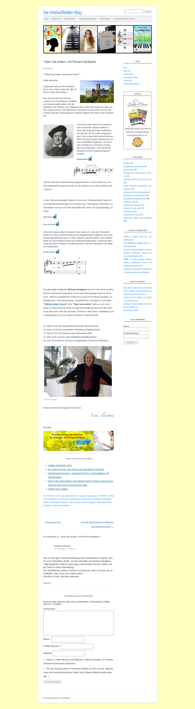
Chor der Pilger (63, 499)
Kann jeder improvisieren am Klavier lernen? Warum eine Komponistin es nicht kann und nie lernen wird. (137, 291)
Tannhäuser (47, 505)
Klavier (45, 502)
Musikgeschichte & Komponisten (135, 192)
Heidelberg (97, 499)
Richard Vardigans (89, 502)
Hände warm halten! (58, 489)
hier (64, 315)
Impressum (105, 19)
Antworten (47, 583)
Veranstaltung (65, 505)
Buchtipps (127, 163)
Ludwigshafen (54, 502)
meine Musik (70, 19)
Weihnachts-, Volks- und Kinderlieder (137, 218)
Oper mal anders (75, 502)
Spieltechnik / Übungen (131, 205)
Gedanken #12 (52, 522)
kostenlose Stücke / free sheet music (137, 179)
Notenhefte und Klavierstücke (134, 198)
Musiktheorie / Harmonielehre (134, 195)
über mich (56, 19)
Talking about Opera (55, 304)
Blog (46, 19)
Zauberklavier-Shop (87, 19)
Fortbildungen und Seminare (133, 166)
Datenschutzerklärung (124, 19)
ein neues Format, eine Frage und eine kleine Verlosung (76, 469)
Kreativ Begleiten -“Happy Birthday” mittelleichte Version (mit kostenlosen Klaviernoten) (137, 253)
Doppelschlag (75, 499)
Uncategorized (128, 211)
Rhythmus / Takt (129, 202)
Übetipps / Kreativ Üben (132, 208)
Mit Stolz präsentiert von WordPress (56, 698)
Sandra (82, 496)
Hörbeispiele (106, 499)
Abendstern (52, 499)
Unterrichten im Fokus (131, 214)
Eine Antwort (48, 68)
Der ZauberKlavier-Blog (62, 12)
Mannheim (64, 502)
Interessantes (92, 496)
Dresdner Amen (86, 499)
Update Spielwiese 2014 (60, 465)
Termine (56, 505)
